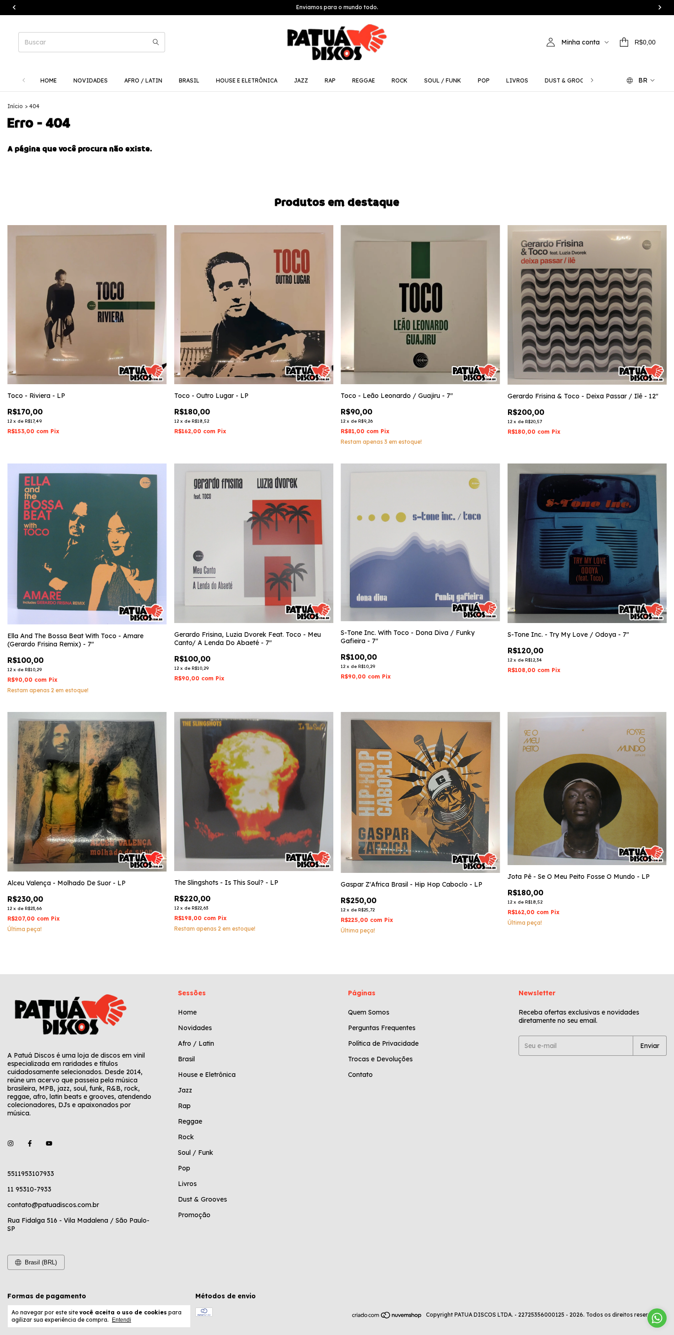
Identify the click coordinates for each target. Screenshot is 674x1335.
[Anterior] (24, 80)
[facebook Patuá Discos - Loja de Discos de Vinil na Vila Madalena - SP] (30, 1143)
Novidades (90, 80)
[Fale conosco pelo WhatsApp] (657, 1318)
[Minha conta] (551, 42)
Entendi (121, 1320)
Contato (360, 1074)
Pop (484, 80)
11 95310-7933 (29, 1189)
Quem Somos (368, 1012)
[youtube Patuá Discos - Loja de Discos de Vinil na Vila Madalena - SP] (49, 1143)
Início (15, 106)
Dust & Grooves (570, 80)
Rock (400, 80)
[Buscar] (156, 42)
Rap (330, 80)
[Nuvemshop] (387, 1316)
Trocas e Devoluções (380, 1059)
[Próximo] (592, 80)
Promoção (194, 1215)
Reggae (363, 80)
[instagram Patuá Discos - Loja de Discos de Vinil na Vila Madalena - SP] (10, 1143)
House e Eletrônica (246, 80)
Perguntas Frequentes (381, 1028)
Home (48, 80)
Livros (517, 80)
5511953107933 (30, 1174)
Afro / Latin (143, 80)
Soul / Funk (442, 80)
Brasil (189, 80)
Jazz (301, 80)
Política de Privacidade (383, 1043)
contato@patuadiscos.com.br (53, 1205)
